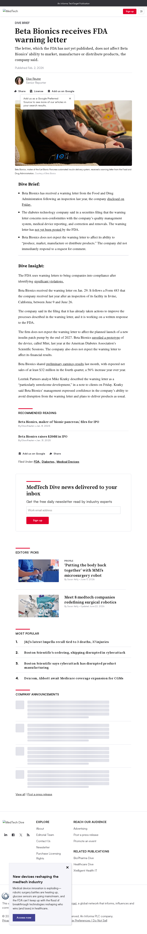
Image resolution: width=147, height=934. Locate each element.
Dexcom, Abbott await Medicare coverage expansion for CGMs (73, 678)
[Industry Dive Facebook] (13, 835)
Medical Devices (68, 461)
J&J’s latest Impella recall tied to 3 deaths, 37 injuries (66, 642)
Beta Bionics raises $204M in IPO (42, 436)
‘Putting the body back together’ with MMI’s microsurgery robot (85, 570)
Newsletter (43, 847)
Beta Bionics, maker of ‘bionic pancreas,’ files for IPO (58, 422)
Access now (24, 917)
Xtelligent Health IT (85, 870)
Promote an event (85, 841)
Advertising (80, 828)
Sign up (130, 11)
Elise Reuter (33, 78)
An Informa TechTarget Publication (74, 3)
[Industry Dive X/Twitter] (20, 835)
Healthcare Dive (84, 864)
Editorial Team (45, 835)
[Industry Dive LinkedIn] (5, 835)
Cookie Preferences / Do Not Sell (86, 920)
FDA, (37, 461)
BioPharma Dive (84, 858)
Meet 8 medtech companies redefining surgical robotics (90, 599)
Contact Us (43, 841)
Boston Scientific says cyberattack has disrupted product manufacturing (70, 665)
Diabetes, (49, 461)
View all (20, 794)
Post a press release (39, 794)
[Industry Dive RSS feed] (28, 835)
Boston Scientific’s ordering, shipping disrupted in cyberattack (74, 652)
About (40, 828)
